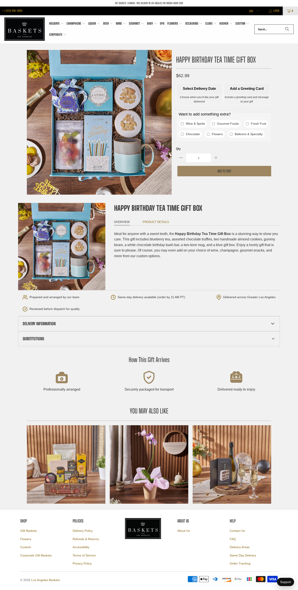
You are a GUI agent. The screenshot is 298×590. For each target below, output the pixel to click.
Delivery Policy (83, 530)
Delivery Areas (240, 547)
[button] (56, 23)
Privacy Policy (82, 563)
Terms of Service (84, 555)
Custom (25, 547)
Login (276, 10)
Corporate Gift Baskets (36, 555)
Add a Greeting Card (247, 88)
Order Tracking (240, 563)
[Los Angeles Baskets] (24, 29)
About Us (183, 530)
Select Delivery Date (199, 88)
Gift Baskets (28, 530)
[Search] (287, 29)
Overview (122, 222)
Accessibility (81, 547)
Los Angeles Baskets (45, 580)
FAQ (233, 539)
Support (285, 582)
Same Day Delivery (243, 555)
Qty (178, 148)
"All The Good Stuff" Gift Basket (66, 464)
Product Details (156, 222)
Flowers (25, 539)
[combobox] (274, 29)
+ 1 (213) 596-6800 (12, 10)
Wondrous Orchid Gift (149, 464)
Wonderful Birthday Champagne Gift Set (232, 464)
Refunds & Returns (86, 539)
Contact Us (237, 530)
